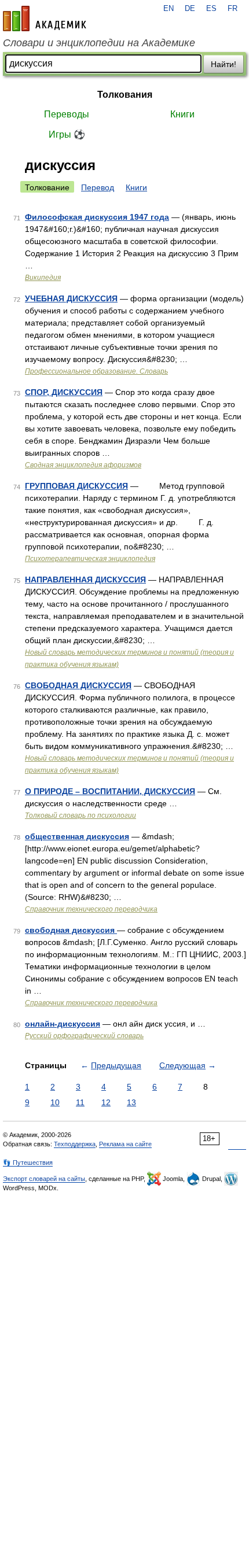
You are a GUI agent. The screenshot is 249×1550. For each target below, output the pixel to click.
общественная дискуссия (77, 836)
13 (131, 1102)
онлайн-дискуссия (62, 1023)
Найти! (223, 64)
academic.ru (44, 18)
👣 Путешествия (28, 1162)
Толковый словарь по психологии (80, 815)
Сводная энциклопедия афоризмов (83, 465)
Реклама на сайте (125, 1144)
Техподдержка (75, 1144)
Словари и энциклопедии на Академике (99, 43)
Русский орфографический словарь (84, 1036)
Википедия (43, 278)
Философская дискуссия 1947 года (97, 217)
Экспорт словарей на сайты (44, 1178)
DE (190, 9)
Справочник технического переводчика (91, 909)
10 (55, 1102)
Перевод (97, 187)
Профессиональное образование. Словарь (96, 371)
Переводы (66, 114)
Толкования (124, 94)
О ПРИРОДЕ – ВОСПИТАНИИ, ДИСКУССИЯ (110, 791)
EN (168, 9)
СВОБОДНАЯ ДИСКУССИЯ (78, 685)
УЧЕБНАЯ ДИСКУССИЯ (71, 298)
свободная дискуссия (71, 930)
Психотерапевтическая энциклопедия (90, 559)
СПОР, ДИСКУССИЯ (63, 392)
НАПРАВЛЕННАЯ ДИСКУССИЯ (85, 579)
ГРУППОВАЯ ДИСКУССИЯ (76, 485)
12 (106, 1102)
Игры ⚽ (67, 134)
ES (211, 9)
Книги (182, 114)
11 (80, 1102)
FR (232, 9)
